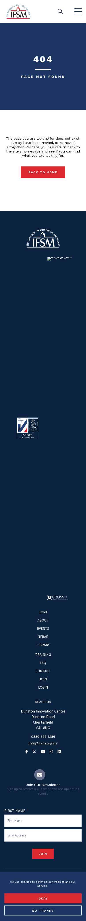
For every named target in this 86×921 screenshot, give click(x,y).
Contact (43, 671)
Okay (43, 898)
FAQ (43, 662)
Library (43, 645)
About (43, 620)
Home (43, 612)
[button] (77, 11)
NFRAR (43, 636)
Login (43, 687)
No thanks (43, 910)
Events (43, 628)
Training (43, 654)
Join (43, 679)
